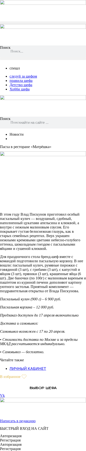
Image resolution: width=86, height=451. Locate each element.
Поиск (5, 47)
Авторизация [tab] (11, 436)
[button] (43, 22)
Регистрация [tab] (10, 440)
